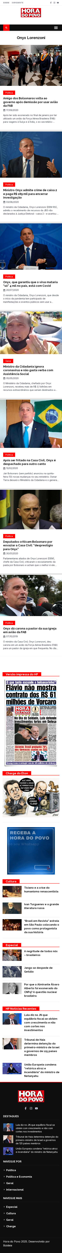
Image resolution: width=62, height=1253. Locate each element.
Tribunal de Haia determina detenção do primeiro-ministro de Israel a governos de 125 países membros (41, 1047)
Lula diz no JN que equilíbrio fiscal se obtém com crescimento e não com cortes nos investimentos (40, 1022)
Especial (12, 945)
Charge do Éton (17, 773)
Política (9, 92)
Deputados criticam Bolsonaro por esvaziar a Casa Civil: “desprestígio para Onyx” (28, 545)
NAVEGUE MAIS (12, 1198)
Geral (8, 361)
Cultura (11, 881)
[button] (56, 28)
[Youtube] (58, 3)
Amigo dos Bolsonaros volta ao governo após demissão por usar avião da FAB (30, 102)
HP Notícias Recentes (21, 1008)
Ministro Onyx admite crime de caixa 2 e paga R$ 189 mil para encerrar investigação (30, 193)
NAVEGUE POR (12, 1161)
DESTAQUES (11, 1116)
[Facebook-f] (51, 3)
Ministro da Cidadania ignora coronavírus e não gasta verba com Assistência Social (28, 370)
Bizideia (7, 1245)
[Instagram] (54, 3)
